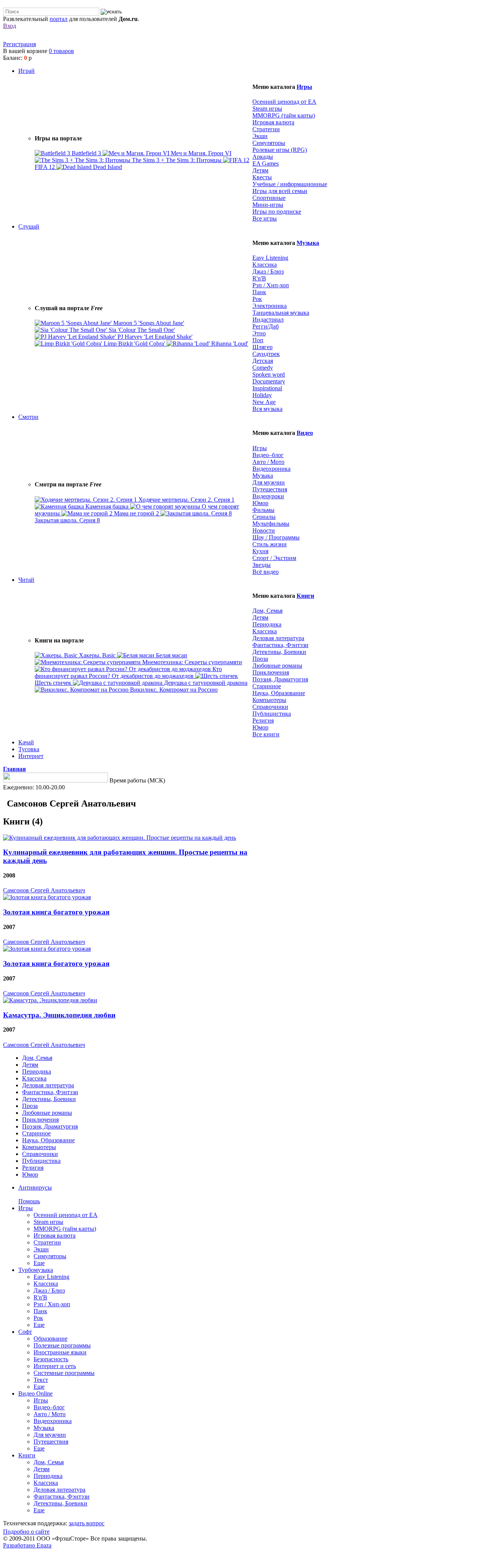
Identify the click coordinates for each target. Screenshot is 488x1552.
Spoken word (268, 374)
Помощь (29, 1201)
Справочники (270, 707)
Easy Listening (270, 257)
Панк (259, 292)
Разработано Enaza (27, 1545)
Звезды (261, 565)
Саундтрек (266, 354)
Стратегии (266, 129)
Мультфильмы (270, 523)
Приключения (270, 672)
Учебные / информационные (289, 184)
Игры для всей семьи (279, 191)
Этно (259, 333)
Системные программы (64, 1373)
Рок (257, 299)
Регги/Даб (265, 326)
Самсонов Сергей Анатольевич (44, 890)
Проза (260, 658)
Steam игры (267, 108)
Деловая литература (278, 638)
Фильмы (263, 510)
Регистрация (19, 44)
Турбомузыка (35, 1270)
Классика (264, 264)
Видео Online (35, 1393)
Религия (263, 720)
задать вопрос (86, 1523)
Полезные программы (62, 1345)
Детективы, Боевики (279, 652)
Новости (263, 530)
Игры (304, 87)
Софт (25, 1331)
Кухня (260, 551)
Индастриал (268, 319)
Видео (305, 433)
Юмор (260, 503)
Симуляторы (268, 143)
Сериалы (264, 517)
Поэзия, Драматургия (280, 679)
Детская (262, 360)
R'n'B (259, 278)
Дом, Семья (267, 610)
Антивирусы (35, 1187)
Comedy (262, 367)
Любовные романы (277, 665)
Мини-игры (267, 204)
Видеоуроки (268, 496)
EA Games (265, 163)
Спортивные (269, 198)
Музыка (308, 243)
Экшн (260, 136)
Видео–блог (268, 455)
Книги (305, 595)
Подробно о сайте (26, 1531)
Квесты (262, 177)
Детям (260, 170)
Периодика (266, 624)
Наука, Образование (278, 693)
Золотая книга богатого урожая (56, 912)
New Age (264, 402)
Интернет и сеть (55, 1366)
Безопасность (51, 1359)
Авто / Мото (268, 462)
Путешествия (269, 489)
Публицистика (271, 713)
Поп (257, 340)
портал (58, 19)
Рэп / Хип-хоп (270, 285)
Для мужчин (268, 482)
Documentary (268, 381)
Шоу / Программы (276, 537)
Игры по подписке (276, 211)
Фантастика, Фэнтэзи (280, 645)
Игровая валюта (273, 122)
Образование (50, 1338)
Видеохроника (271, 468)
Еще (39, 1263)
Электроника (269, 306)
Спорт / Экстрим (274, 558)
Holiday (262, 395)
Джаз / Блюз (268, 271)
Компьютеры (269, 700)
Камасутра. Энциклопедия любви (59, 1015)
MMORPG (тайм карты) (283, 115)
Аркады (262, 156)
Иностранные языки (60, 1352)
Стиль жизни (269, 544)
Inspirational (267, 388)
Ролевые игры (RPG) (279, 150)
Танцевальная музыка (280, 312)
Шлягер (262, 347)
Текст (41, 1380)
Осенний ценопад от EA (284, 101)
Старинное (266, 686)
